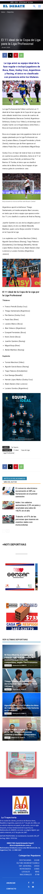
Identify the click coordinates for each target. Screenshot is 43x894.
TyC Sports (14, 447)
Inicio (3, 12)
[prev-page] (3, 530)
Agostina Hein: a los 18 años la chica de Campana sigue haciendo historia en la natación (21, 708)
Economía (8, 665)
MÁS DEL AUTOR (10, 482)
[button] (26, 577)
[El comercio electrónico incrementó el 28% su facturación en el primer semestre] (8, 491)
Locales (7, 737)
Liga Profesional (8, 453)
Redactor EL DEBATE (19, 665)
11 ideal (16, 450)
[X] (10, 55)
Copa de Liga (25, 450)
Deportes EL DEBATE (19, 689)
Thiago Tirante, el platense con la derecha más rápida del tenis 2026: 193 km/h (20, 684)
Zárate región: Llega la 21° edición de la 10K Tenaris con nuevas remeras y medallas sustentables (20, 732)
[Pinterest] (15, 55)
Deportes (10, 12)
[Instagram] (32, 882)
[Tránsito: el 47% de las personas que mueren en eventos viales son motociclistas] (8, 519)
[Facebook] (4, 55)
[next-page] (7, 530)
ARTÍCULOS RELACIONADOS (14, 479)
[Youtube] (32, 886)
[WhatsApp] (21, 55)
